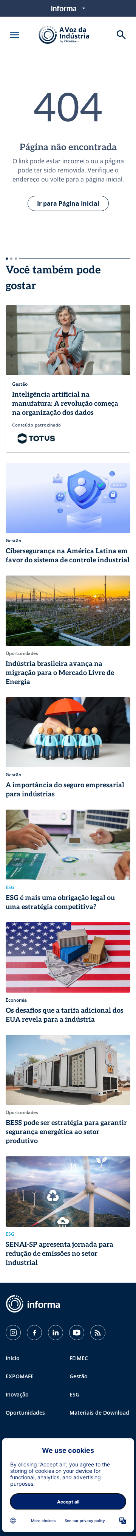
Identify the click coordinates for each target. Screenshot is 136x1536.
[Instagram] (13, 1332)
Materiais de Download (99, 1412)
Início (13, 1358)
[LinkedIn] (55, 1332)
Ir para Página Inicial (68, 203)
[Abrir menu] (15, 35)
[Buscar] (121, 35)
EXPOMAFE (20, 1376)
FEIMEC (79, 1358)
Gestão (79, 1376)
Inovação (17, 1394)
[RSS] (97, 1332)
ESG (74, 1394)
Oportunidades (25, 1412)
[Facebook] (34, 1332)
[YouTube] (76, 1332)
